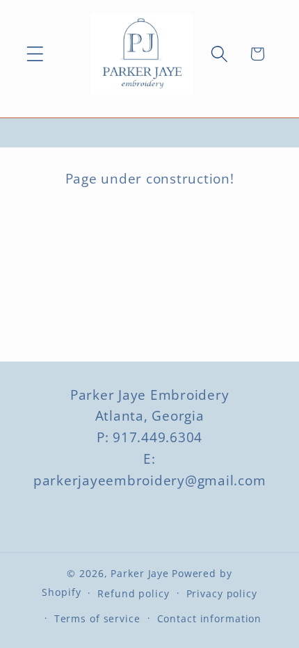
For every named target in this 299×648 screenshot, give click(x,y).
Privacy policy (221, 593)
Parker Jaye (140, 573)
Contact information (209, 618)
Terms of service (97, 618)
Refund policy (133, 593)
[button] (35, 54)
